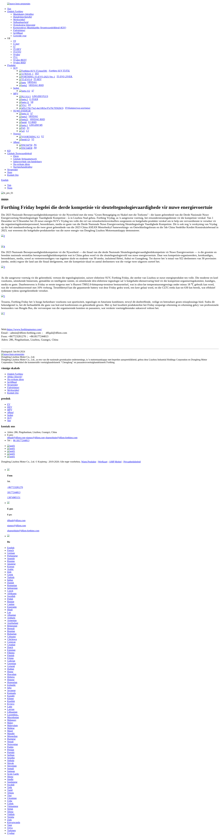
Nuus (9, 188)
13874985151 (13, 497)
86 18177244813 (21, 440)
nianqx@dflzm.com (35, 437)
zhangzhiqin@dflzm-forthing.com (61, 437)
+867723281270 (15, 487)
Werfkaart (102, 461)
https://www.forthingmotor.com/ (24, 329)
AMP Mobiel (115, 461)
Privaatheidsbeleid (132, 461)
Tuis (9, 185)
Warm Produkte (88, 461)
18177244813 (13, 492)
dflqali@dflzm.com (16, 437)
